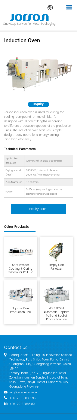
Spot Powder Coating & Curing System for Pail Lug (20, 268)
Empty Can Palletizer (56, 267)
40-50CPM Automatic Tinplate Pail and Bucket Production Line (56, 313)
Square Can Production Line (20, 310)
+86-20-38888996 (22, 398)
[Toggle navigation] (69, 7)
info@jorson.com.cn (23, 392)
